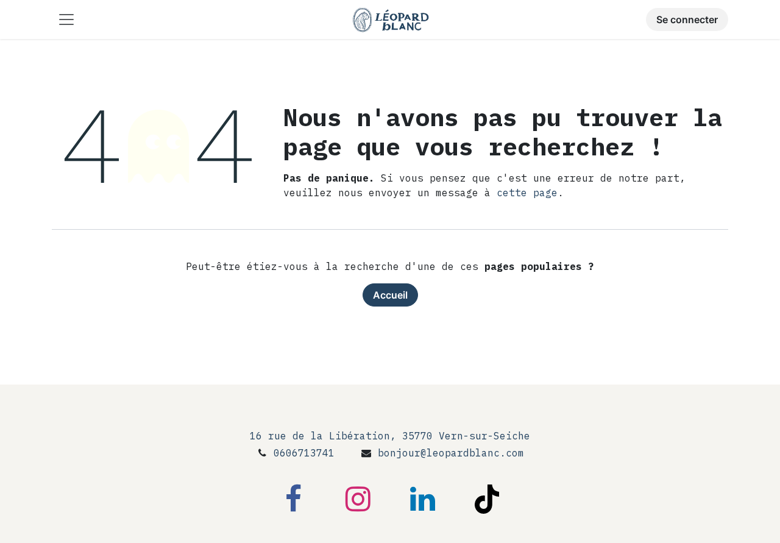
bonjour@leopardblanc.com (451, 453)
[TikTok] (487, 499)
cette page (527, 192)
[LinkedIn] (422, 499)
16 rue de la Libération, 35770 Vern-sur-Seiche (390, 436)
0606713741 (304, 453)
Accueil (390, 295)
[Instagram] (357, 499)
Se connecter (687, 19)
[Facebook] (293, 499)
